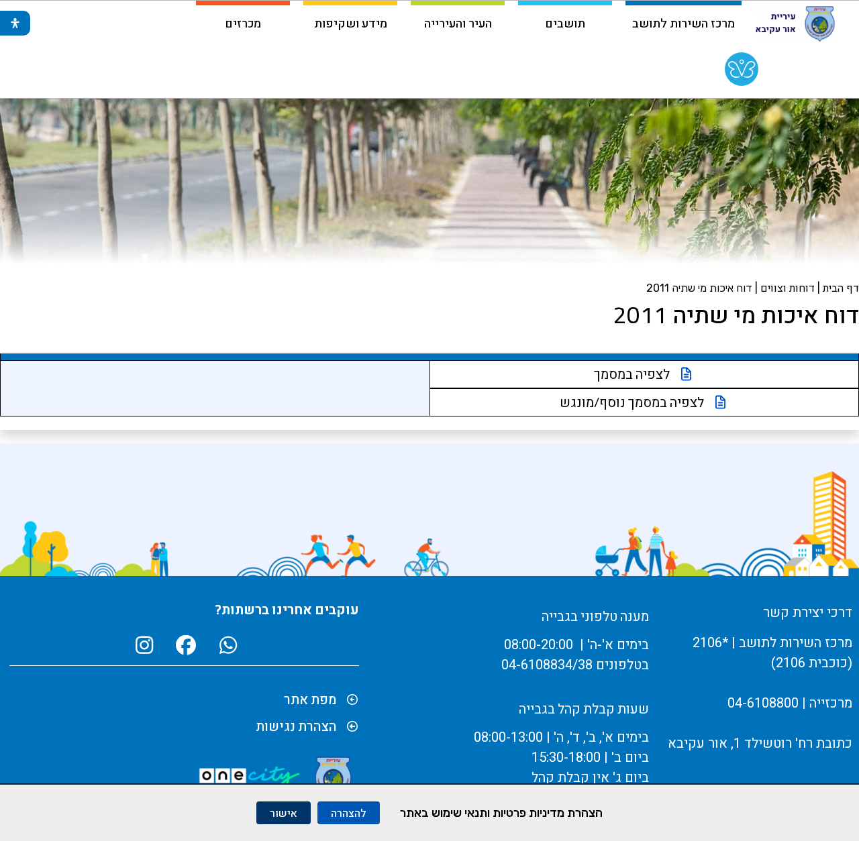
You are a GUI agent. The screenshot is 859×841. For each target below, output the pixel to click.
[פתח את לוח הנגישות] (15, 23)
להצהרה (348, 813)
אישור (283, 813)
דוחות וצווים (787, 288)
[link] (741, 72)
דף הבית (841, 288)
